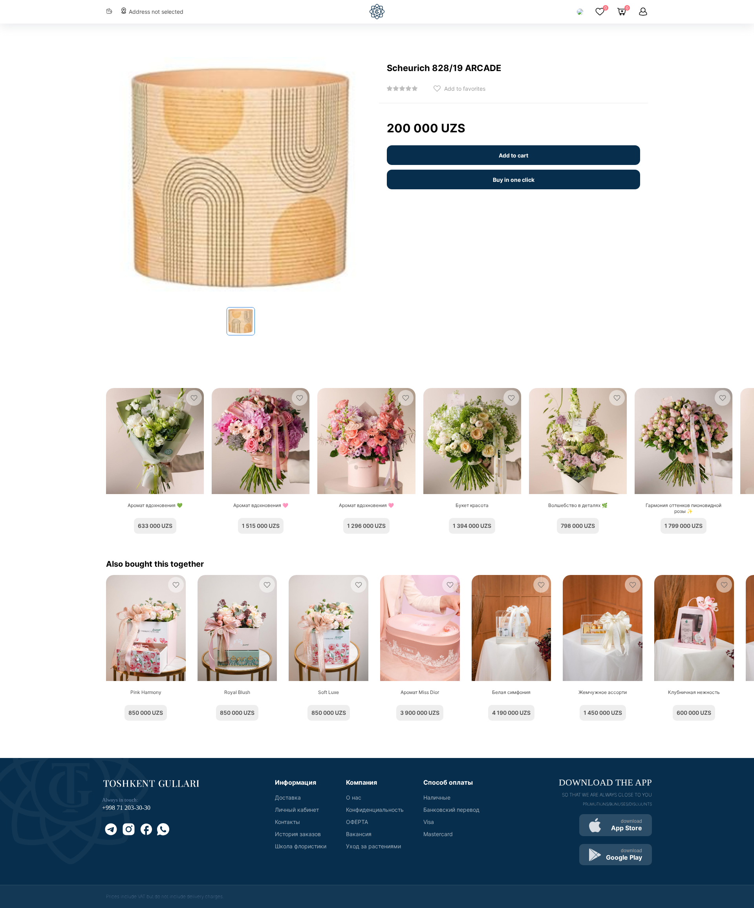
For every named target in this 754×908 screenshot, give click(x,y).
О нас (353, 797)
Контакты (287, 821)
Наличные (436, 797)
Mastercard (438, 834)
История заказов (298, 834)
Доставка (288, 797)
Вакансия (359, 834)
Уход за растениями (373, 846)
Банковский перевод (451, 809)
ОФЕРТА (357, 821)
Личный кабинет (297, 809)
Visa (428, 821)
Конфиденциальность (375, 809)
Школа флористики (300, 846)
